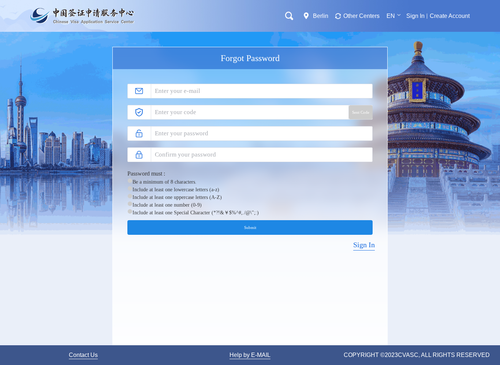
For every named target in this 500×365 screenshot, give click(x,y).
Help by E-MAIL (250, 355)
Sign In (415, 16)
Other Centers (361, 16)
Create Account (450, 16)
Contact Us (83, 355)
